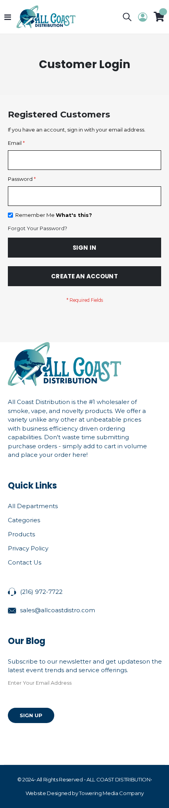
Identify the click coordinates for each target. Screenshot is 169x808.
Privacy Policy (28, 548)
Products (21, 534)
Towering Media (98, 793)
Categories (24, 520)
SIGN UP (31, 715)
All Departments (33, 506)
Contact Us (24, 562)
